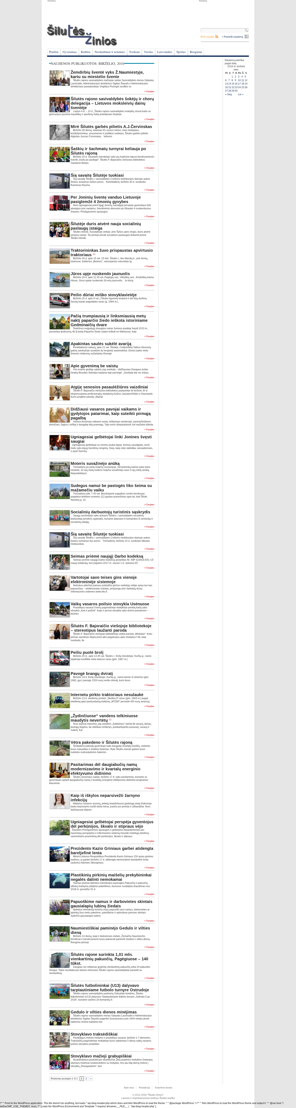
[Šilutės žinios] (82, 35)
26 (246, 87)
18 (242, 83)
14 (229, 83)
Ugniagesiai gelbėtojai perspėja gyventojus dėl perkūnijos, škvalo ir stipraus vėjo (112, 824)
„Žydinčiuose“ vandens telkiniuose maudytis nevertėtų (104, 718)
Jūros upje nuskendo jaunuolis (100, 273)
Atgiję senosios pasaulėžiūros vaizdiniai (109, 387)
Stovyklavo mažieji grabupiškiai (101, 1056)
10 (239, 80)
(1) (94, 254)
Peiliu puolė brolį (87, 652)
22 (233, 87)
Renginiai (196, 52)
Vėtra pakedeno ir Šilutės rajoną (101, 742)
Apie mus (129, 1087)
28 (229, 90)
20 (226, 87)
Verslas (148, 52)
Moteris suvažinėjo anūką (95, 463)
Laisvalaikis (164, 52)
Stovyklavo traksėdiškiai (94, 1034)
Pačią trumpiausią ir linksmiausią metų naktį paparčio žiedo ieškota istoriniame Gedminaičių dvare (109, 320)
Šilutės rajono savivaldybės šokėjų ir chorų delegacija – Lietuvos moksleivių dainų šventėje (112, 103)
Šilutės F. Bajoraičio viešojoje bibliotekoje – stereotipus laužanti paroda (111, 628)
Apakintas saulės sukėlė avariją (101, 343)
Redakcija (144, 1087)
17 (239, 83)
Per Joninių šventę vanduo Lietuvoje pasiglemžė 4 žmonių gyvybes (106, 199)
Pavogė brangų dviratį (92, 673)
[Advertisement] (224, 12)
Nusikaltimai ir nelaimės (110, 52)
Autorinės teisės (163, 1087)
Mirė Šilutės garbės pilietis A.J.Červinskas (111, 126)
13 (226, 83)
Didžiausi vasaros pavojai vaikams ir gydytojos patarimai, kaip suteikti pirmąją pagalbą (111, 413)
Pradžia (53, 52)
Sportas (181, 52)
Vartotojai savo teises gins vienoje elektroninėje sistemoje (104, 579)
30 (236, 90)
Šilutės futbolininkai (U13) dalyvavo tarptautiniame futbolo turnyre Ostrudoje (110, 987)
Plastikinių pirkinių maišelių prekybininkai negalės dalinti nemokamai (111, 877)
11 (242, 80)
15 (233, 83)
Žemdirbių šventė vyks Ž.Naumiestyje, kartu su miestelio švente (107, 74)
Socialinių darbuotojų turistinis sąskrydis (110, 512)
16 (236, 83)
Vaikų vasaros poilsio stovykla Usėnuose (110, 604)
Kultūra (85, 52)
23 (236, 87)
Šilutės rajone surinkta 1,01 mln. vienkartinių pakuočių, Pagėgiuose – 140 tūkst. (109, 959)
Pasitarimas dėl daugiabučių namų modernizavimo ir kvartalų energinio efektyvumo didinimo (105, 769)
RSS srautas (207, 36)
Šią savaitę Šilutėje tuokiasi (97, 175)
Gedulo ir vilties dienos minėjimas (104, 1012)
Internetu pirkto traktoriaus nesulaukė (107, 694)
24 (239, 87)
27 (226, 90)
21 (229, 87)
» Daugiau (149, 91)
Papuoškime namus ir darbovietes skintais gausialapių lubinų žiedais (111, 903)
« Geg (228, 94)
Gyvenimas (70, 52)
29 (233, 90)
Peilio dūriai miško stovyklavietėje (104, 295)
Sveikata (134, 52)
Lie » (240, 94)
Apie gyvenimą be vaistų (94, 366)
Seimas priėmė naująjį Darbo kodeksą (107, 556)
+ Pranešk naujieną (232, 36)
